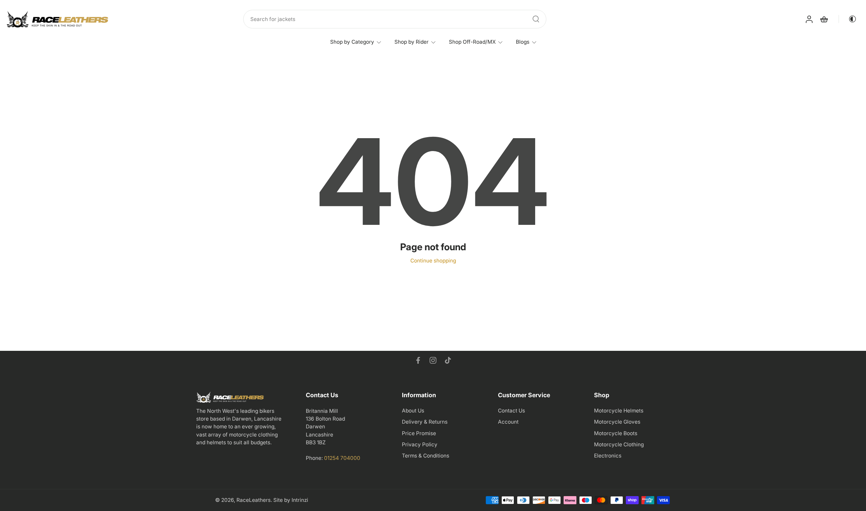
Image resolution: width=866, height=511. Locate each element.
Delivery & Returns (425, 422)
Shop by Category (352, 42)
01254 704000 (342, 458)
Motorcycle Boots (615, 433)
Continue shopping (433, 260)
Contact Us (511, 410)
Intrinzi (300, 500)
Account (508, 422)
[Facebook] (418, 360)
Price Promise (419, 433)
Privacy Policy (419, 444)
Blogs (522, 42)
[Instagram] (433, 360)
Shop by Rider (411, 42)
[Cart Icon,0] (823, 19)
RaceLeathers (253, 500)
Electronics (607, 455)
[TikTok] (447, 360)
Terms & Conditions (425, 455)
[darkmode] (848, 19)
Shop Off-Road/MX (472, 42)
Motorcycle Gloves (617, 422)
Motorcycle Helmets (618, 410)
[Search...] (536, 19)
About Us (413, 410)
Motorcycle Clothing (619, 444)
